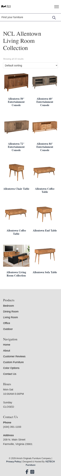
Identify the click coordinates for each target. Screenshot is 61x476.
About (6, 350)
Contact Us (9, 373)
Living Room (10, 317)
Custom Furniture (13, 362)
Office (6, 323)
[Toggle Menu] (56, 6)
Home (6, 344)
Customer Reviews (14, 356)
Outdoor (8, 329)
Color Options (11, 368)
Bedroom (8, 305)
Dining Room (11, 311)
